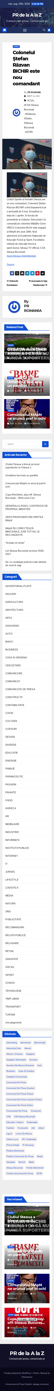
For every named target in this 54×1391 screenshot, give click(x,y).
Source (10, 264)
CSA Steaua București (24, 1116)
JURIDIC (10, 872)
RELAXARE (12, 943)
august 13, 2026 (19, 1328)
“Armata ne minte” (15, 543)
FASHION (10, 784)
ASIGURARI (12, 626)
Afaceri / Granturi (14, 1054)
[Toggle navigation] (25, 30)
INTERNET (11, 856)
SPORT (16, 46)
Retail (39, 1156)
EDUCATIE (11, 752)
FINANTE (10, 792)
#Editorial (30, 114)
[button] (44, 30)
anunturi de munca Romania (20, 1065)
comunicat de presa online (19, 1105)
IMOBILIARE (12, 824)
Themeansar (26, 1377)
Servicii (21, 1162)
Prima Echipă (12, 1145)
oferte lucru (12, 1139)
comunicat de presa (16, 1082)
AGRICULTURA (14, 602)
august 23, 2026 (19, 1226)
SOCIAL (9, 967)
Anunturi (33, 1059)
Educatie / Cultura (14, 1122)
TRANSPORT (13, 1006)
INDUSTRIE (12, 832)
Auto (39, 1065)
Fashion (10, 1128)
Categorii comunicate (16, 1077)
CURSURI (11, 729)
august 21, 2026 (19, 1260)
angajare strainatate (16, 1059)
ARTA (8, 618)
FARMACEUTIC (14, 776)
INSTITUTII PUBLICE (17, 848)
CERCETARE (13, 665)
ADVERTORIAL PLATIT (18, 586)
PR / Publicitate (29, 1139)
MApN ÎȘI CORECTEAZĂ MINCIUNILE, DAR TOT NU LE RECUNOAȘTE (22, 531)
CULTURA (11, 721)
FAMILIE (10, 768)
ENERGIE (10, 760)
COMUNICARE (13, 673)
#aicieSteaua (14, 256)
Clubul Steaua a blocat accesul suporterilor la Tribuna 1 (27, 353)
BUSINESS (11, 649)
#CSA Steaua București (31, 107)
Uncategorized (13, 1022)
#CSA (30, 100)
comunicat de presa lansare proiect (24, 1099)
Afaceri (27, 1048)
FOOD (8, 800)
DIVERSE (10, 745)
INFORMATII (12, 840)
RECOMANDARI (14, 927)
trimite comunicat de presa (19, 1173)
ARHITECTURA (14, 610)
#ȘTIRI (29, 132)
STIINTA (10, 983)
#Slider (28, 118)
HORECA (10, 808)
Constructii (36, 1111)
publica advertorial (15, 1150)
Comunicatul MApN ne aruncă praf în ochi (26, 417)
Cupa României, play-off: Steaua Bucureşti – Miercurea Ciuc (26, 1323)
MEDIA (9, 895)
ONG (8, 911)
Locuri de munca (24, 1133)
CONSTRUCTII (13, 697)
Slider (31, 1162)
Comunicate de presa (16, 1111)
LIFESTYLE (12, 879)
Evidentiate (32, 1122)
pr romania (28, 1145)
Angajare (30, 1054)
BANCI (9, 641)
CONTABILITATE (14, 705)
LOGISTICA (11, 887)
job (33, 1128)
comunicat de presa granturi (20, 1088)
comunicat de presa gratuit (19, 1094)
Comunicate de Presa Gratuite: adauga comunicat (27, 1384)
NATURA (10, 903)
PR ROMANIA (34, 92)
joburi (41, 1128)
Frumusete (23, 1128)
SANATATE (11, 959)
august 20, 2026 (19, 1294)
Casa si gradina (26, 1071)
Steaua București (14, 1168)
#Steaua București (29, 125)
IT (6, 864)
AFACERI (10, 594)
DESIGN (10, 737)
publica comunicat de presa (20, 1156)
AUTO (8, 633)
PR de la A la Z (27, 15)
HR (7, 816)
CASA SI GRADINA (16, 657)
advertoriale (39, 1042)
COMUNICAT (12, 681)
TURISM (10, 1014)
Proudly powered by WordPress (18, 1373)
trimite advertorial (34, 1168)
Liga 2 (9, 1133)
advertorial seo (13, 1048)
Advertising (11, 1042)
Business (10, 1071)
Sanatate (10, 1162)
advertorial (25, 1042)
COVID (9, 713)
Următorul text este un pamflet (24, 384)
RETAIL (9, 951)
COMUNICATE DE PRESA (20, 689)
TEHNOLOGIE (13, 991)
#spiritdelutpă (28, 256)
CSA (8, 1116)
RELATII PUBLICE (15, 935)
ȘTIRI (39, 1173)
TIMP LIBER (12, 999)
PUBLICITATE (13, 919)
